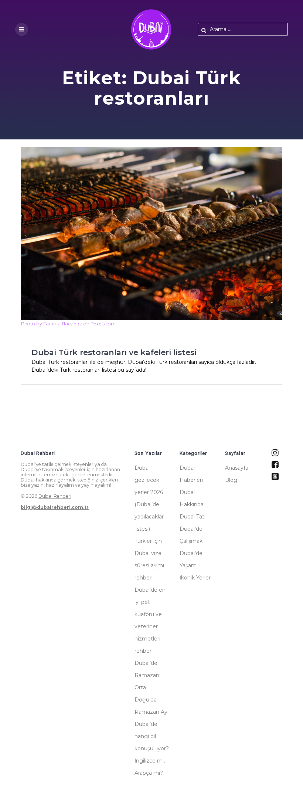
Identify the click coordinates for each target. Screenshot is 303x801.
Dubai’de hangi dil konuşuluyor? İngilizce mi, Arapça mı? (152, 748)
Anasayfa (236, 467)
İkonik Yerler (195, 577)
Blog (231, 480)
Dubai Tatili (194, 516)
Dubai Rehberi (54, 496)
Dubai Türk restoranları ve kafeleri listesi (114, 352)
